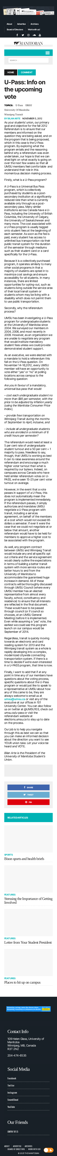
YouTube (11, 1106)
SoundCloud (12, 1099)
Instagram (12, 1092)
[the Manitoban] (28, 43)
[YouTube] (39, 34)
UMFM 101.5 (12, 1131)
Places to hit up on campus (22, 982)
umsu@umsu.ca (14, 699)
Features (9, 894)
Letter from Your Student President (28, 942)
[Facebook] (17, 34)
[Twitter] (22, 34)
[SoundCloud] (34, 34)
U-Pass (19, 105)
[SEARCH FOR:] (28, 60)
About (9, 24)
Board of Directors (15, 29)
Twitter (10, 1085)
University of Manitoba (16, 109)
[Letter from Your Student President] (28, 922)
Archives (34, 24)
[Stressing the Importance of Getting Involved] (28, 878)
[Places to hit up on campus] (28, 962)
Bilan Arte (14, 118)
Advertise (21, 24)
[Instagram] (28, 34)
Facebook (11, 1078)
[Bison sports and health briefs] (28, 839)
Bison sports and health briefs (24, 859)
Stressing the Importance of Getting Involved (28, 901)
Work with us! (34, 29)
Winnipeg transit (13, 114)
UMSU (28, 105)
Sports (8, 854)
